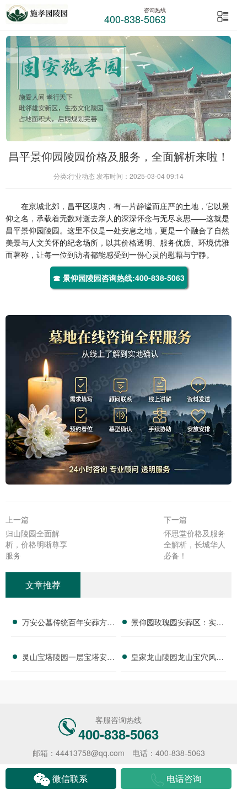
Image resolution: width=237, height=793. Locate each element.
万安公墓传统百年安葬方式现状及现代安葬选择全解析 (68, 623)
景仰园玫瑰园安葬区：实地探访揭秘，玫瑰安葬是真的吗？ (177, 623)
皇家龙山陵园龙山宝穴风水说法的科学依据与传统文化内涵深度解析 (177, 658)
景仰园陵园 (40, 230)
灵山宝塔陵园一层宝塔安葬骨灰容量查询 (68, 658)
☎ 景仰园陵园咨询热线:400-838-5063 (119, 277)
